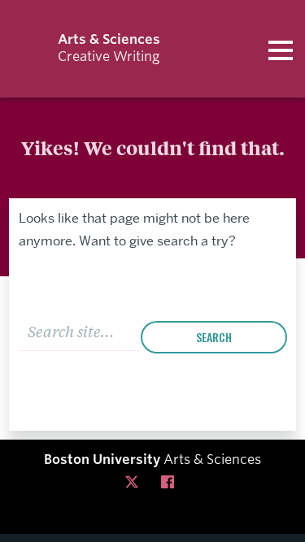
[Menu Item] (135, 483)
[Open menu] (280, 48)
